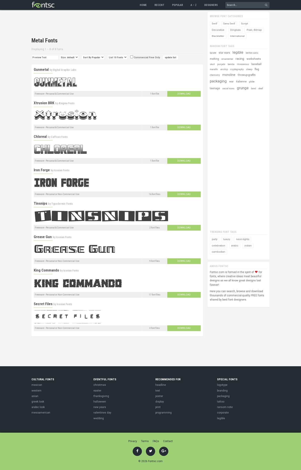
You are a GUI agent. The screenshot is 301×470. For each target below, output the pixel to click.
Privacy (132, 441)
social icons (228, 88)
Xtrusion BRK (44, 103)
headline (160, 384)
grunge (243, 88)
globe (252, 81)
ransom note (225, 407)
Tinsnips (40, 203)
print (158, 407)
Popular (177, 5)
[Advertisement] (112, 24)
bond (253, 88)
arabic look (38, 407)
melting (214, 58)
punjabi (221, 64)
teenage (215, 88)
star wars (224, 52)
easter (97, 390)
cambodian (218, 251)
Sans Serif (229, 23)
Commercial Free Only (146, 57)
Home (143, 5)
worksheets (254, 58)
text (157, 390)
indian (248, 245)
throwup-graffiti (247, 75)
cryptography (237, 69)
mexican (37, 384)
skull (212, 64)
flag (257, 69)
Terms (145, 441)
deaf (260, 88)
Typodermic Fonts (62, 203)
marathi (214, 69)
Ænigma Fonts (66, 103)
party (214, 239)
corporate (223, 412)
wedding (98, 418)
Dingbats (235, 30)
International (237, 36)
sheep (249, 69)
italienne (241, 81)
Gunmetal (41, 69)
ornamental (227, 59)
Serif (214, 23)
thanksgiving (101, 396)
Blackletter (218, 36)
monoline (228, 75)
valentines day (102, 412)
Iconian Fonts (61, 170)
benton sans (252, 53)
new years (99, 407)
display (159, 401)
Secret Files (43, 304)
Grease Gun (43, 237)
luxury (226, 239)
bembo (231, 64)
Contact (168, 441)
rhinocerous (243, 64)
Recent (159, 5)
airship (224, 69)
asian (35, 396)
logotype (222, 384)
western (36, 390)
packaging (218, 81)
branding (222, 390)
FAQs (156, 441)
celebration (218, 245)
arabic (234, 245)
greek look (38, 401)
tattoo (220, 401)
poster (159, 396)
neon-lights (242, 239)
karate (213, 53)
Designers (211, 5)
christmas (99, 384)
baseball (256, 64)
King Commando (46, 270)
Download (184, 94)
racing (240, 58)
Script (244, 23)
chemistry (215, 75)
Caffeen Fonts (59, 136)
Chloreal (40, 136)
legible (237, 52)
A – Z (194, 5)
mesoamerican (41, 412)
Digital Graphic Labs (64, 69)
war (231, 81)
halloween (99, 401)
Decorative (218, 30)
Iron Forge (42, 170)
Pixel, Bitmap (254, 30)
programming (163, 412)
